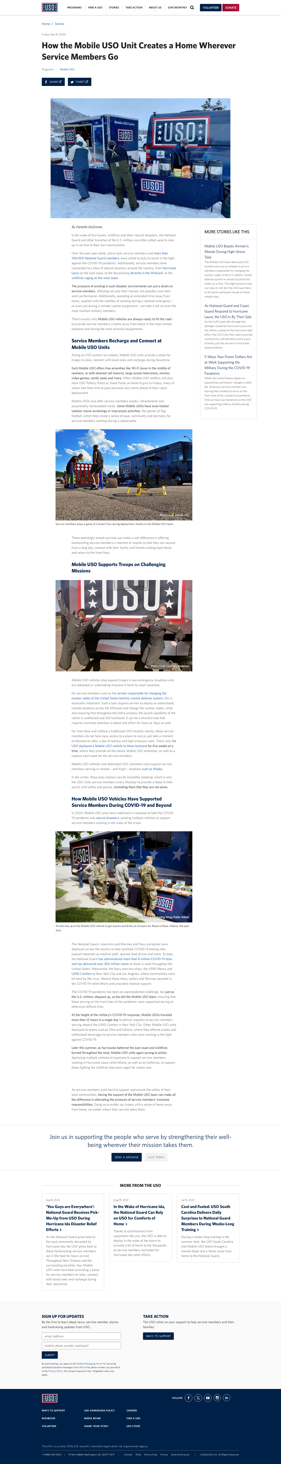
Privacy (164, 1454)
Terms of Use (150, 1454)
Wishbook (49, 1418)
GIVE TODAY (156, 1157)
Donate (230, 7)
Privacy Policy (55, 1370)
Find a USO (95, 7)
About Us (155, 7)
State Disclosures (180, 1454)
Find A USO (133, 1418)
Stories (114, 7)
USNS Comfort (82, 974)
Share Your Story (96, 1426)
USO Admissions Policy (99, 1410)
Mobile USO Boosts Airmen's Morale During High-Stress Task (226, 251)
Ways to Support (158, 1336)
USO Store (133, 1426)
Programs (74, 7)
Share (57, 83)
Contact (128, 1454)
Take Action (133, 7)
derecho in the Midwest (146, 273)
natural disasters (107, 818)
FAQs (138, 1454)
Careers (132, 1410)
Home (46, 24)
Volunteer (211, 7)
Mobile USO (67, 69)
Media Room (92, 1418)
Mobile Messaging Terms (89, 1363)
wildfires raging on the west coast (95, 278)
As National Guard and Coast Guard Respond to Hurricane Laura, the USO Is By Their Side (228, 311)
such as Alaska (152, 769)
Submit (50, 1355)
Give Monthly (177, 7)
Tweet (83, 83)
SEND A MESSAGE (126, 1157)
